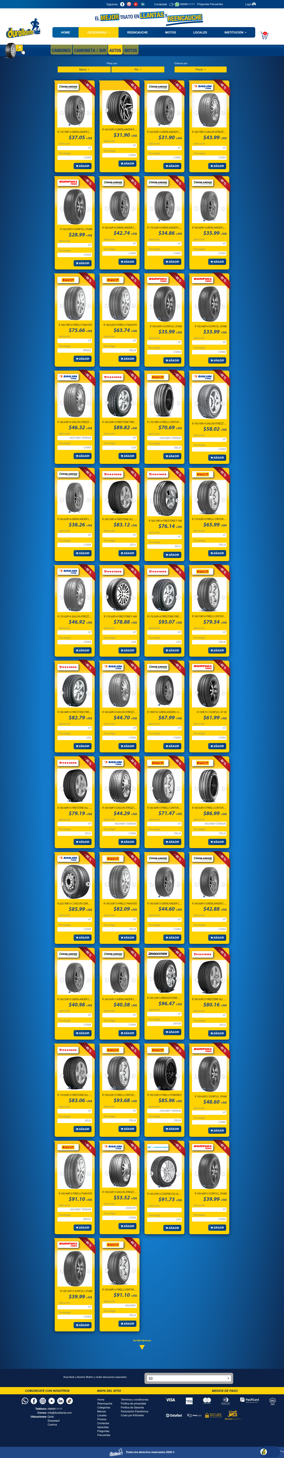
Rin (136, 69)
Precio (199, 69)
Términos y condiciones (134, 1399)
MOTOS (170, 32)
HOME (65, 32)
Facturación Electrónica (134, 1411)
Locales (101, 1415)
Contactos (103, 1423)
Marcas (101, 1411)
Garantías (103, 1427)
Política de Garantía (132, 1407)
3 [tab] (79, 125)
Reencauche (104, 1403)
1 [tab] (69, 125)
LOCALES (200, 32)
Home (100, 1399)
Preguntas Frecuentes (103, 1433)
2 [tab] (74, 125)
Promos (101, 1419)
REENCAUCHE (137, 32)
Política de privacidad (133, 1403)
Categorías (103, 1407)
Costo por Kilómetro (132, 1415)
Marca (83, 69)
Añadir (84, 166)
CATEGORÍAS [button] (97, 32)
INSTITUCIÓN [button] (234, 32)
